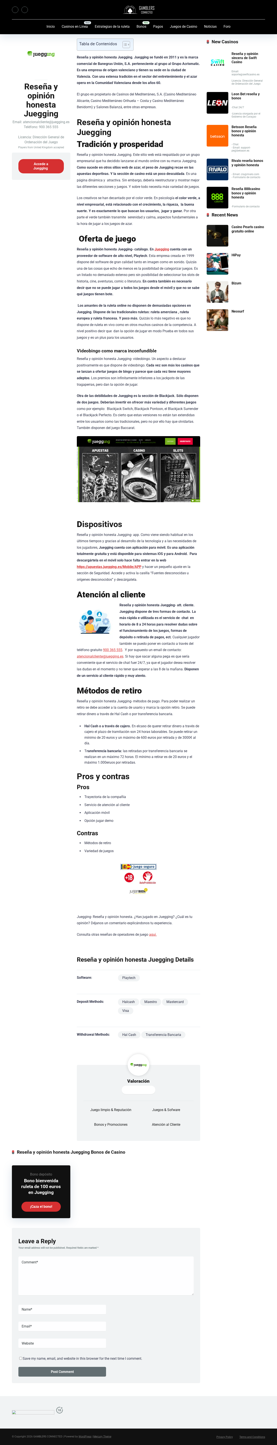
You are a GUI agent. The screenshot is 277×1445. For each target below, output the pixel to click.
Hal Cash (129, 1035)
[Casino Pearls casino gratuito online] (217, 245)
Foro (227, 26)
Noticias (210, 26)
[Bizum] (217, 302)
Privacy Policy (224, 1437)
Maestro (150, 1002)
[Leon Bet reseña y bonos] (217, 112)
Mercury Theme (102, 1436)
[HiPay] (217, 273)
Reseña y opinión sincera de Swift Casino (245, 58)
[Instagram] (24, 9)
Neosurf (238, 311)
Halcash (128, 1002)
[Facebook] (15, 9)
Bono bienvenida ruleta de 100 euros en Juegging (41, 1186)
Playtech (128, 978)
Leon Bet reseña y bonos (246, 96)
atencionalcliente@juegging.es (100, 656)
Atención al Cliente (166, 1124)
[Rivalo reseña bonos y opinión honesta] (217, 179)
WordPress (85, 1436)
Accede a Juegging (40, 166)
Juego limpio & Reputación (110, 1110)
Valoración (138, 1081)
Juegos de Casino (183, 26)
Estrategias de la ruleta (112, 26)
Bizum (236, 283)
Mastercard (175, 1002)
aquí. (153, 934)
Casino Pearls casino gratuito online (248, 229)
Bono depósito (41, 1174)
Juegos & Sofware (166, 1110)
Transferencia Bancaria (163, 1035)
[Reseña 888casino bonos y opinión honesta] (217, 207)
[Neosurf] (217, 330)
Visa (125, 1011)
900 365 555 (112, 650)
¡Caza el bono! (41, 1207)
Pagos (158, 26)
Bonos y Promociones (110, 1124)
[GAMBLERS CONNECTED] (139, 9)
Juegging (162, 249)
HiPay (236, 255)
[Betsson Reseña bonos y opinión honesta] (217, 145)
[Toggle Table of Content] (124, 44)
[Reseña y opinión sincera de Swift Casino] (217, 72)
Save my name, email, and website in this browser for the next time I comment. (82, 1358)
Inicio (51, 26)
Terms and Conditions (252, 1437)
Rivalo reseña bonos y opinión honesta (247, 163)
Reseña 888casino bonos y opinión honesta (246, 193)
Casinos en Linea (75, 26)
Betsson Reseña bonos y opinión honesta (244, 131)
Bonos (141, 26)
